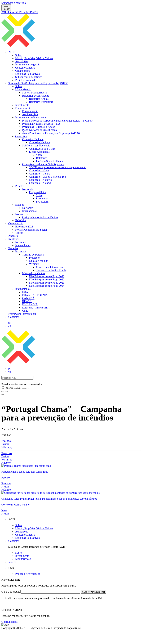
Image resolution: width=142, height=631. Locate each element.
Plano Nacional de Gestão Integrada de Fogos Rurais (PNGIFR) (57, 120)
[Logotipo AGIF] (71, 362)
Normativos (21, 214)
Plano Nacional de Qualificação (39, 129)
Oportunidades (9, 621)
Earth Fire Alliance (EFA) (36, 307)
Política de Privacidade (27, 573)
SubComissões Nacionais (36, 145)
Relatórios (41, 157)
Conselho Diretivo (25, 67)
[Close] (2, 394)
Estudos (19, 204)
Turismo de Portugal (33, 254)
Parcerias (13, 248)
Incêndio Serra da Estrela (49, 161)
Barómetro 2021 (24, 226)
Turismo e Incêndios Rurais (51, 270)
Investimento (22, 105)
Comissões (21, 136)
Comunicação (15, 223)
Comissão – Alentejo (40, 179)
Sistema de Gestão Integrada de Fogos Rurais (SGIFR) (38, 83)
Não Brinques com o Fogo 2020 (46, 276)
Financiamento (23, 108)
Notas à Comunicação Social (31, 229)
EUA (25, 291)
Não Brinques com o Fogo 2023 (46, 282)
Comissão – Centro (39, 173)
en (9, 325)
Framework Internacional (22, 313)
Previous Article (6, 485)
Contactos (13, 316)
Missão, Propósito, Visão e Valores (34, 58)
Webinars (34, 263)
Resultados (42, 198)
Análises (13, 235)
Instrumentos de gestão (27, 64)
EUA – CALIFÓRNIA (35, 295)
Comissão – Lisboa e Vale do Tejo (47, 176)
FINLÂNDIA (30, 304)
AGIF (11, 52)
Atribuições (21, 61)
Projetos (19, 186)
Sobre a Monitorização (34, 92)
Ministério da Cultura (33, 273)
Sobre (18, 55)
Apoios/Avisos (30, 114)
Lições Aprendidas (39, 151)
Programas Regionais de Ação (38, 126)
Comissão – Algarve (40, 182)
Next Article (5, 512)
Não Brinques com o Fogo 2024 (46, 285)
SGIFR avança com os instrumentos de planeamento (57, 167)
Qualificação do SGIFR (42, 148)
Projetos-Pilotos (37, 192)
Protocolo (34, 257)
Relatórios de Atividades (35, 95)
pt (9, 322)
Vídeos (19, 232)
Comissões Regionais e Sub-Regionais (43, 164)
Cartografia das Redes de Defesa (40, 217)
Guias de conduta (38, 260)
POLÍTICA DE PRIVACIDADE (19, 12)
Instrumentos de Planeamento (31, 117)
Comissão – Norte (39, 170)
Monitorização (23, 89)
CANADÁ (28, 298)
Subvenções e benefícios (28, 76)
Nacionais (27, 189)
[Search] (6, 391)
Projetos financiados (26, 80)
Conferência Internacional (50, 267)
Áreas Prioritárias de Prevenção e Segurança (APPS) (51, 133)
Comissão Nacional (32, 139)
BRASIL (27, 301)
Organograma (22, 70)
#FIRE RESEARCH (17, 387)
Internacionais (29, 210)
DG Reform (42, 201)
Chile (25, 310)
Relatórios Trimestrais (41, 101)
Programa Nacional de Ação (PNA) (41, 123)
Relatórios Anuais (38, 98)
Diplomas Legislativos (27, 73)
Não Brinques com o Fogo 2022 (46, 279)
